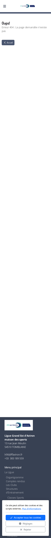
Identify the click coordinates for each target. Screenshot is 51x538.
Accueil (9, 42)
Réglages (27, 523)
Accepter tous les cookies (27, 517)
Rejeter (27, 529)
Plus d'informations (31, 508)
